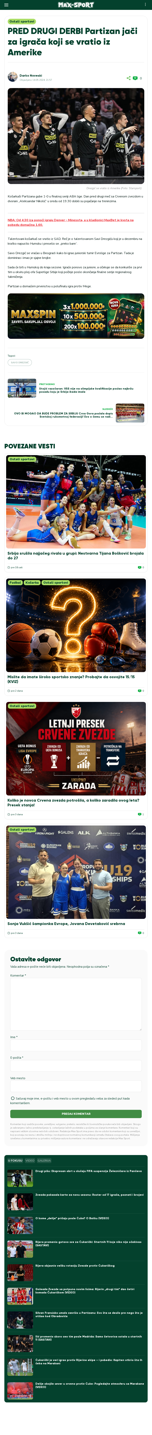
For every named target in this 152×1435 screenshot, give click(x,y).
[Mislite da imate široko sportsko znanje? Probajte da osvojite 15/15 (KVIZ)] (76, 625)
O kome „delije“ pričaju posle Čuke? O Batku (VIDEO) (72, 1218)
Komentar (18, 976)
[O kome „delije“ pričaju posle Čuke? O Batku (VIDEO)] (20, 1225)
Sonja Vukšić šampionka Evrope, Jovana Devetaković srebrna (66, 923)
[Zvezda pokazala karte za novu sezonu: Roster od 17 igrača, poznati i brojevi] (20, 1202)
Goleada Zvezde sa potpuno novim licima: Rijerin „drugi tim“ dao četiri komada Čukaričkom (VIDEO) (84, 1291)
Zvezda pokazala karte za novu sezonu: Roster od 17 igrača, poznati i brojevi (89, 1194)
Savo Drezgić (20, 362)
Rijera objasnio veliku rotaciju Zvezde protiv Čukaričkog (75, 1265)
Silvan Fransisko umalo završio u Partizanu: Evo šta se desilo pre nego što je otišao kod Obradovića (89, 1314)
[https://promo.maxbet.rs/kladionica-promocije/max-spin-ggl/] (76, 316)
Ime (14, 1037)
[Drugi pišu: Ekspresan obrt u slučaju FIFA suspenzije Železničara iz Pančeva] (20, 1178)
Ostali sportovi (22, 21)
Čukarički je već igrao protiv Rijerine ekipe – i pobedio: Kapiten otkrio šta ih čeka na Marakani (88, 1361)
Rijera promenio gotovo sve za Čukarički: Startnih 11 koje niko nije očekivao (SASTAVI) (88, 1243)
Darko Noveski (31, 75)
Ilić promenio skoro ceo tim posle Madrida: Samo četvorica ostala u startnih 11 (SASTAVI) (88, 1338)
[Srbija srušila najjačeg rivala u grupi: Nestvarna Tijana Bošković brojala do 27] (76, 501)
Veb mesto (17, 1078)
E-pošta (16, 1058)
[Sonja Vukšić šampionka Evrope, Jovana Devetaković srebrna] (76, 872)
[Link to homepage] (76, 5)
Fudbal (15, 582)
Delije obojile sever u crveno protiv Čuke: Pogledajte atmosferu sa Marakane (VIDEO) (89, 1385)
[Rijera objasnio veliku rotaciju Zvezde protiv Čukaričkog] (20, 1272)
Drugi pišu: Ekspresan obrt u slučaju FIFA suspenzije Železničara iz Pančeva (88, 1171)
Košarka (32, 582)
